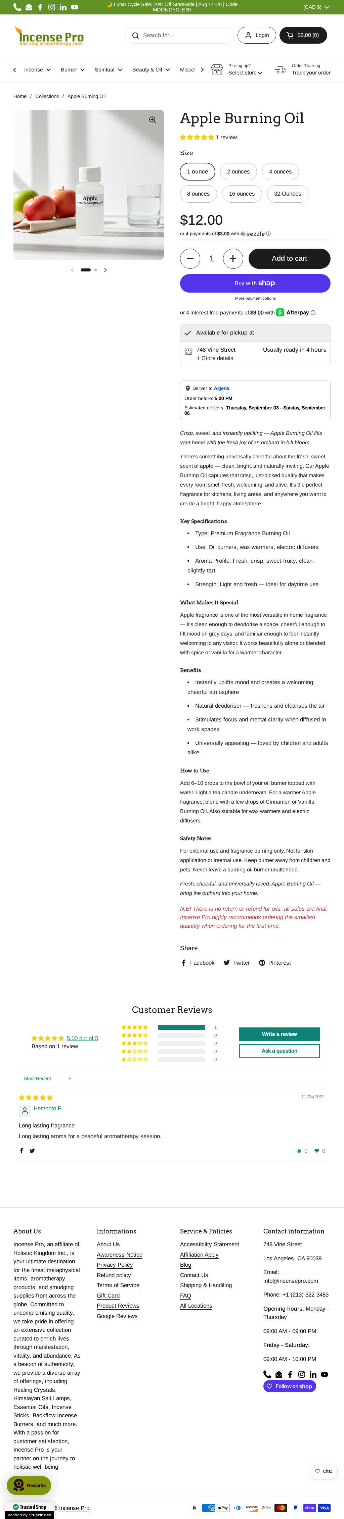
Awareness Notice (119, 1255)
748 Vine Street (282, 1244)
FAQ (185, 1296)
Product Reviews (118, 1306)
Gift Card (108, 1296)
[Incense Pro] (48, 35)
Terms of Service (118, 1285)
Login (262, 35)
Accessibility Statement (209, 1244)
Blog (185, 1265)
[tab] (215, 358)
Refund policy (114, 1275)
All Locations (196, 1306)
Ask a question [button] (279, 1051)
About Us (108, 1244)
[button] (303, 35)
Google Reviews (117, 1316)
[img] (36, 1098)
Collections (47, 96)
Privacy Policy (115, 1265)
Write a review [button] (279, 1034)
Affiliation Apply (199, 1255)
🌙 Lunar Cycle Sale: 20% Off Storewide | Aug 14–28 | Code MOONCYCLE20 (172, 7)
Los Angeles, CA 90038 (292, 1258)
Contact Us (194, 1275)
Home (20, 96)
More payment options (255, 298)
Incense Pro (74, 1508)
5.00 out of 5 (82, 1038)
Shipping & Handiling (206, 1285)
